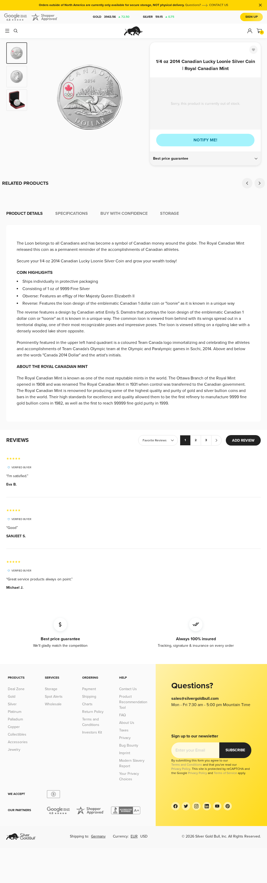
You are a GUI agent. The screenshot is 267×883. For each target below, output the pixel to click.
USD (144, 836)
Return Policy (93, 711)
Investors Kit (92, 732)
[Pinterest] (227, 806)
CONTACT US (218, 5)
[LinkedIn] (207, 806)
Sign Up (251, 17)
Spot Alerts (54, 696)
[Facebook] (175, 806)
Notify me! (205, 140)
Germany (98, 836)
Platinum (14, 711)
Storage (51, 689)
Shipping (89, 696)
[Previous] (39, 97)
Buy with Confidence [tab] (124, 213)
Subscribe (235, 750)
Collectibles (17, 734)
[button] (205, 158)
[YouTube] (217, 806)
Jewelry (14, 749)
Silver (158, 17)
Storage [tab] (169, 213)
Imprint (124, 753)
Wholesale (53, 704)
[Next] (140, 97)
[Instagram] (196, 806)
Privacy (125, 738)
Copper (14, 727)
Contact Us (128, 689)
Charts (87, 704)
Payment (89, 689)
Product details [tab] (24, 213)
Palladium (15, 719)
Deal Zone (16, 689)
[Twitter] (186, 806)
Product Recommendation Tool (133, 702)
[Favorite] (253, 49)
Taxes (124, 730)
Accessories (18, 742)
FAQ (122, 715)
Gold (111, 17)
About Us (126, 722)
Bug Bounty (128, 745)
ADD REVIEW (243, 440)
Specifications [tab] (71, 213)
